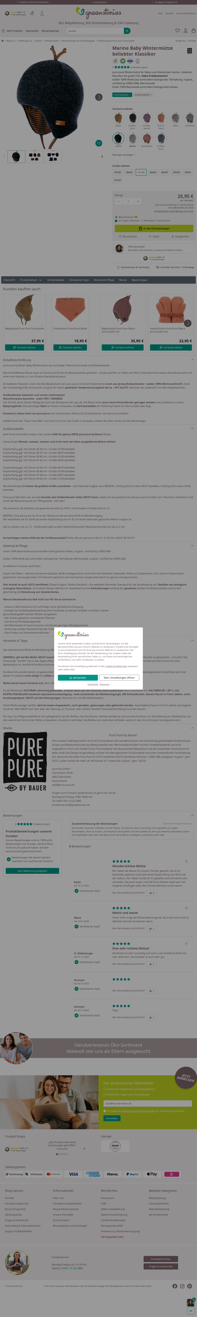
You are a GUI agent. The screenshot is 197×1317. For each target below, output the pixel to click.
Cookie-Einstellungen (116, 666)
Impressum (104, 684)
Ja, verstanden (78, 677)
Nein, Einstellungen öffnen (119, 677)
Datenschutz (93, 684)
